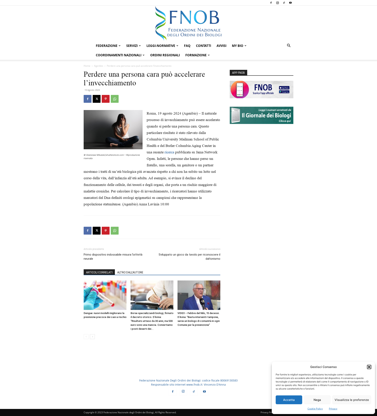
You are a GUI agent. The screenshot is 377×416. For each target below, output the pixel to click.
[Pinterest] (106, 99)
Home (87, 65)
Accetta (289, 400)
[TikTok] (284, 2)
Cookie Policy (315, 408)
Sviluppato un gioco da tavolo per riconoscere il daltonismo (189, 256)
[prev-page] (86, 336)
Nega (317, 400)
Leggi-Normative (160, 46)
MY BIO (237, 46)
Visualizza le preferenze (352, 400)
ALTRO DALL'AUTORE (130, 272)
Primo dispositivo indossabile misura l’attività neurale (113, 256)
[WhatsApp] (115, 99)
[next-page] (92, 336)
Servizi (132, 46)
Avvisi (221, 46)
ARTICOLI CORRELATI (99, 272)
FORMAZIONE (196, 55)
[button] (369, 367)
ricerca (170, 152)
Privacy (333, 408)
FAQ (187, 46)
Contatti (203, 46)
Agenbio (98, 65)
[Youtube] (290, 2)
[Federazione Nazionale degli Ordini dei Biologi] (188, 23)
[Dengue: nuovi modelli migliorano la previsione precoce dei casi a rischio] (105, 295)
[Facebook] (271, 2)
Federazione (106, 46)
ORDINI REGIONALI (165, 55)
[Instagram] (277, 2)
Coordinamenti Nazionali (118, 55)
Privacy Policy (268, 412)
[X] (97, 99)
